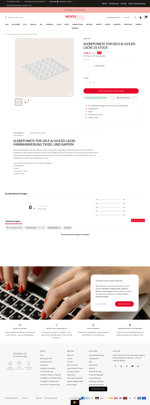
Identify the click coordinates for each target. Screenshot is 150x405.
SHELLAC (33, 24)
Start (5, 34)
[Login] (135, 17)
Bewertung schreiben (138, 220)
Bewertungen (72, 385)
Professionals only (46, 371)
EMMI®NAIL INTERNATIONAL (51, 378)
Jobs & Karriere (72, 365)
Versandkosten (100, 56)
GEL (41, 24)
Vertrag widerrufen (98, 389)
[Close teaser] (80, 399)
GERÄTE (99, 24)
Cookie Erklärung (95, 378)
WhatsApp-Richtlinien (96, 381)
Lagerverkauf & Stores (75, 368)
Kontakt (123, 3)
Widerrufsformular (95, 371)
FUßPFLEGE (128, 24)
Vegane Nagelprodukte (75, 381)
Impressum (71, 375)
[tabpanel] (75, 241)
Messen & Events (73, 371)
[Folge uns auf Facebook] (115, 366)
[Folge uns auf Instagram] (121, 366)
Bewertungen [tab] (14, 221)
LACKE (59, 24)
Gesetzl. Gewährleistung (136, 3)
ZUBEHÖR (117, 24)
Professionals (114, 3)
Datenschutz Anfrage (96, 385)
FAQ (41, 355)
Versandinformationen (96, 355)
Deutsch (126, 17)
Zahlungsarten (94, 358)
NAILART (89, 24)
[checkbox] (67, 228)
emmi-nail (87, 39)
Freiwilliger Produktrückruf (49, 381)
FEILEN (107, 24)
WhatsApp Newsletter (75, 378)
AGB (90, 362)
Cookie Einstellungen (96, 375)
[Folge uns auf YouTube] (132, 366)
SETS (25, 24)
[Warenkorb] (145, 17)
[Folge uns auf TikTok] (138, 366)
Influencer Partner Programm (50, 375)
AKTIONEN (16, 24)
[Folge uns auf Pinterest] (127, 366)
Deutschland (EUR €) (113, 17)
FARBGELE (49, 24)
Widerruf (92, 368)
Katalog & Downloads (47, 368)
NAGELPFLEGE (78, 24)
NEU (7, 24)
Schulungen (44, 365)
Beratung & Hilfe (46, 358)
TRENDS (138, 24)
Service (104, 3)
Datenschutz (93, 365)
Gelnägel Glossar (46, 362)
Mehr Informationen (38, 133)
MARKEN (75, 28)
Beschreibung (18, 133)
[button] (110, 199)
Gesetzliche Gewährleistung (50, 385)
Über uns (70, 355)
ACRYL (66, 24)
